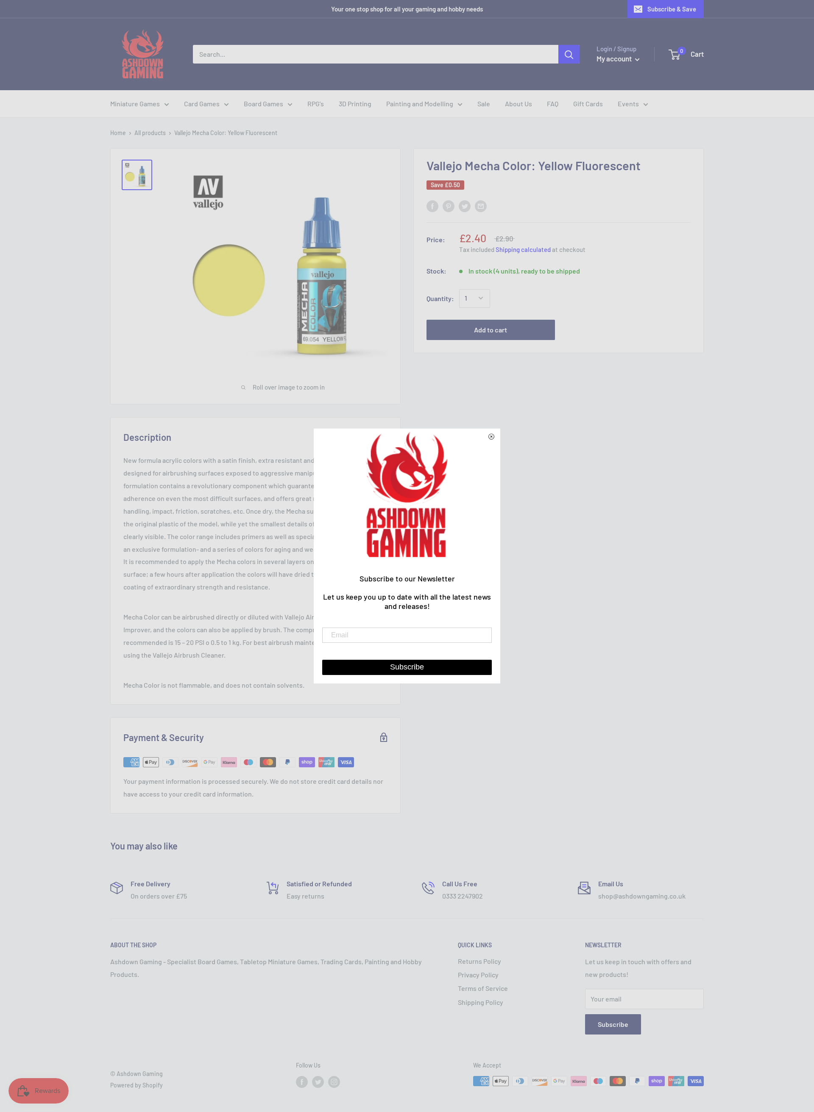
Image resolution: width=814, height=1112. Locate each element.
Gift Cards (588, 104)
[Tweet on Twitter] (465, 205)
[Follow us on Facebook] (302, 1082)
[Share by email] (481, 205)
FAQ (552, 104)
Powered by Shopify (136, 1085)
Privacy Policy (478, 975)
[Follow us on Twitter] (318, 1082)
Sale (483, 104)
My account (615, 58)
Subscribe (613, 1024)
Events (628, 104)
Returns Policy (479, 961)
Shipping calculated (523, 249)
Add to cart (490, 329)
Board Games (263, 104)
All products (150, 132)
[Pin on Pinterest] (448, 205)
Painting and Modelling (419, 104)
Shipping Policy (480, 1002)
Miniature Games (135, 104)
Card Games (202, 104)
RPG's (315, 104)
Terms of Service (483, 988)
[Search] (569, 54)
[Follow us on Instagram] (334, 1082)
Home (118, 132)
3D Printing (355, 104)
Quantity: (440, 298)
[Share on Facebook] (432, 205)
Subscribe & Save (671, 9)
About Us (518, 104)
